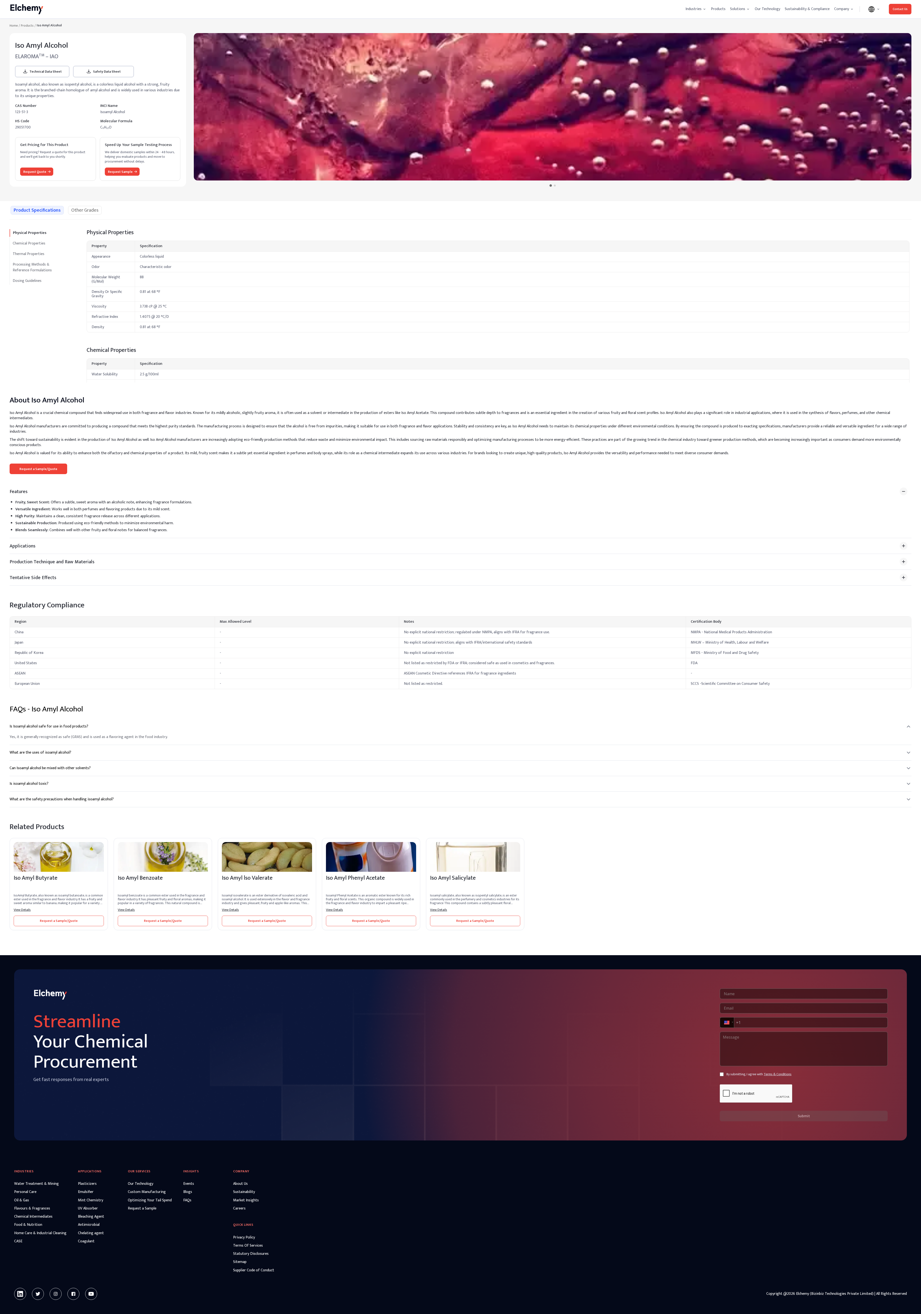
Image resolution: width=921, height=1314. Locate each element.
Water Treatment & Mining (36, 1184)
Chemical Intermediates (33, 1217)
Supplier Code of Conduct (253, 1270)
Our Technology (767, 9)
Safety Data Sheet (107, 71)
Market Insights (246, 1200)
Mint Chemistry (90, 1200)
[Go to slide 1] (550, 185)
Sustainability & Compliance (807, 9)
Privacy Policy (244, 1237)
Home (14, 25)
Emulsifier (86, 1192)
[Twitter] (38, 1294)
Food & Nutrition (28, 1225)
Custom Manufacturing (147, 1192)
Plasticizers (87, 1184)
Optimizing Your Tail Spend (150, 1200)
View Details (22, 910)
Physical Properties (30, 233)
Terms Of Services (248, 1246)
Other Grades (85, 210)
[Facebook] (73, 1294)
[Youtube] (91, 1294)
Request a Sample (142, 1208)
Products (718, 9)
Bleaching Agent (91, 1217)
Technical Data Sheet (46, 71)
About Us (240, 1184)
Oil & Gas (21, 1200)
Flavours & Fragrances (32, 1208)
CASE (18, 1241)
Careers (239, 1208)
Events (188, 1184)
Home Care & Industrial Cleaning (40, 1233)
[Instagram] (56, 1294)
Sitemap (240, 1262)
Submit (804, 1116)
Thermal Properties (28, 254)
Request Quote (34, 171)
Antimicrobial (89, 1225)
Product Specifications (37, 210)
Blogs (187, 1192)
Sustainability (244, 1192)
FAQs (187, 1200)
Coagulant (86, 1241)
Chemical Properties (29, 243)
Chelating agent (91, 1233)
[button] (726, 1022)
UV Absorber (88, 1208)
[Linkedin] (20, 1294)
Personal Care (25, 1192)
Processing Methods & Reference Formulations (32, 267)
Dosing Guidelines (27, 281)
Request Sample (120, 171)
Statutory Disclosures (251, 1254)
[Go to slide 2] (554, 185)
